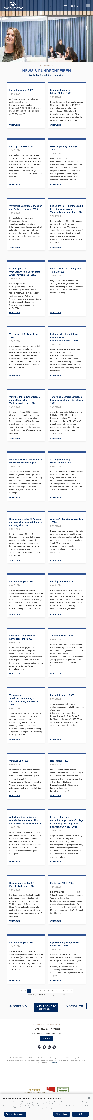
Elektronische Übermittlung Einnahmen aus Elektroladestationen (64, 337)
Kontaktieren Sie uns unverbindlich (46, 1007)
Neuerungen (60, 761)
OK (80, 1114)
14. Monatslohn (61, 635)
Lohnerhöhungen (21, 90)
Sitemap (65, 1060)
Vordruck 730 (19, 761)
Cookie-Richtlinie (75, 1060)
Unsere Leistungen (18, 1006)
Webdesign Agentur (55, 1062)
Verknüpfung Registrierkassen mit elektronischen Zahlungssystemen (24, 400)
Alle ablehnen (61, 1114)
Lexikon (24, 1058)
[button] (89, 1098)
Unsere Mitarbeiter (74, 1006)
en (78, 6)
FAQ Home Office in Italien (15, 1060)
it (75, 6)
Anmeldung (58, 1060)
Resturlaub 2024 (62, 883)
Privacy (83, 1060)
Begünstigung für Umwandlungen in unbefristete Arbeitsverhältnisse (24, 271)
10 (64, 991)
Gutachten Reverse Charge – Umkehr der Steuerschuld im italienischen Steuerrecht (25, 820)
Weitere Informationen (15, 1114)
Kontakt (46, 1039)
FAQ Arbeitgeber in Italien (56, 1058)
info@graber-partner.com (46, 1033)
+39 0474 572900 (46, 1029)
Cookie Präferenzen (42, 1062)
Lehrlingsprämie (21, 146)
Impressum (49, 1060)
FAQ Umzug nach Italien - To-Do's (35, 1060)
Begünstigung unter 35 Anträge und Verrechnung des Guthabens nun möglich (25, 522)
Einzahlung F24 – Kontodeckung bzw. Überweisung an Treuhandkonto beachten (66, 209)
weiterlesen (14, 125)
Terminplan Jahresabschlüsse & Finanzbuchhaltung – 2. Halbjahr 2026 (66, 400)
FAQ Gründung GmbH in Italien (37, 1058)
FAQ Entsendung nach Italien (74, 1058)
